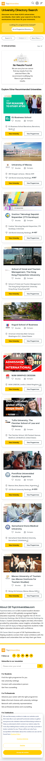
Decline (22, 746)
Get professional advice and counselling (17, 707)
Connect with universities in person (15, 684)
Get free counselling (9, 687)
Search (7, 38)
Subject (22, 38)
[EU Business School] (7, 118)
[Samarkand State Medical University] (7, 527)
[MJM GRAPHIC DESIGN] (7, 377)
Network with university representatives (17, 703)
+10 (40, 385)
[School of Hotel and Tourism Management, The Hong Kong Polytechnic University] (7, 270)
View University (14, 134)
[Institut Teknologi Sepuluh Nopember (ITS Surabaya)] (7, 215)
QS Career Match (6, 632)
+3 (14, 129)
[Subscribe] (40, 666)
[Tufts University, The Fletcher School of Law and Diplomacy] (7, 421)
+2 (27, 540)
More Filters (36, 38)
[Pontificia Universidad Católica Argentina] (7, 475)
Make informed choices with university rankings (20, 700)
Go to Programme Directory (22, 29)
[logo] (10, 3)
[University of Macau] (7, 166)
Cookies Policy (15, 734)
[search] (33, 3)
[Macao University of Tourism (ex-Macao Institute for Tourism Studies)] (7, 577)
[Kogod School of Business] (7, 326)
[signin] (37, 2)
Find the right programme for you (14, 677)
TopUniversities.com (7, 611)
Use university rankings (10, 681)
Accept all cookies (23, 752)
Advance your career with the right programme (20, 697)
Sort (38, 46)
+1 (38, 591)
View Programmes (33, 134)
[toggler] (41, 2)
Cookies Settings (22, 739)
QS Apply (12, 626)
